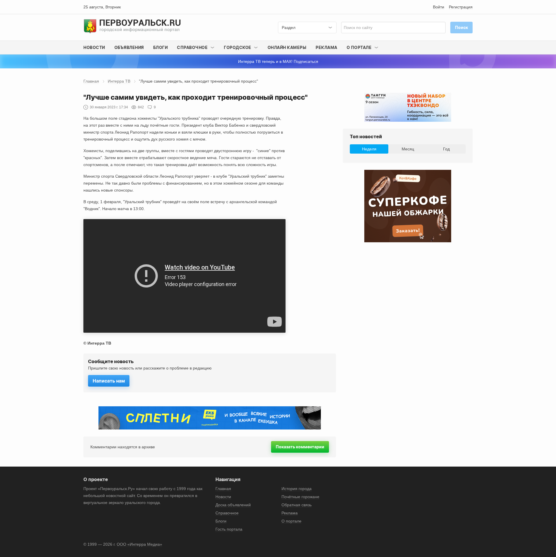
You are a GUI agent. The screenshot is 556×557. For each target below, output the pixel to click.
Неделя (369, 149)
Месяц (408, 149)
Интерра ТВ (119, 81)
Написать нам (109, 381)
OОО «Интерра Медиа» (139, 544)
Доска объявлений (233, 505)
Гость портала (228, 529)
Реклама (326, 47)
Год (446, 149)
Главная (91, 81)
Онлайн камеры (287, 47)
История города (296, 488)
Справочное (227, 513)
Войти (438, 7)
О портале (291, 521)
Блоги (160, 47)
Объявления (129, 47)
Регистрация (461, 7)
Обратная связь (296, 505)
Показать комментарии (300, 446)
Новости (94, 47)
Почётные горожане (300, 496)
